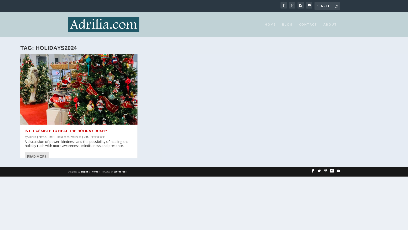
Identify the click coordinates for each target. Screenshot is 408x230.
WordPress (120, 171)
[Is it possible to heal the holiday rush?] (78, 89)
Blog (287, 24)
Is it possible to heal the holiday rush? (66, 131)
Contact (308, 24)
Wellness (76, 137)
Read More (36, 156)
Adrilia (32, 137)
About (330, 24)
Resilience (63, 137)
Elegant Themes (90, 171)
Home (270, 24)
